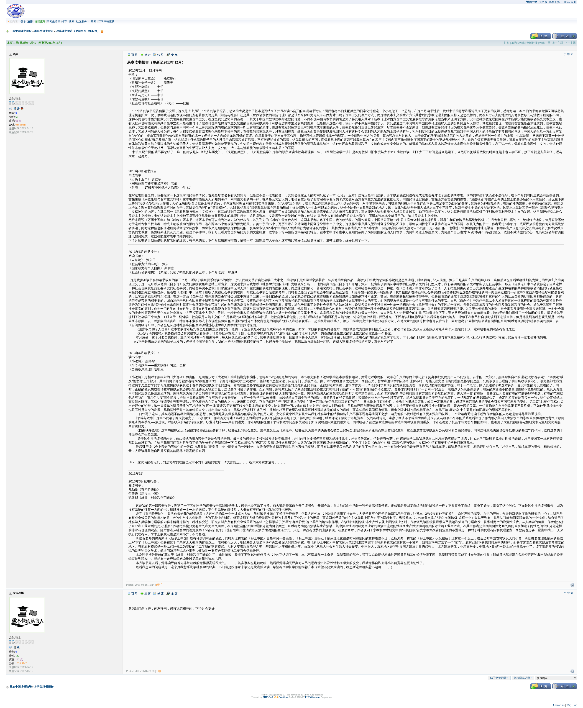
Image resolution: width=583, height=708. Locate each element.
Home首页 (570, 2)
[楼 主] (160, 584)
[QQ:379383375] (22, 109)
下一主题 (570, 42)
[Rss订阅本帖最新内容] (102, 31)
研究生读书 (53, 21)
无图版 (543, 2)
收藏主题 (544, 42)
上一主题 (557, 42)
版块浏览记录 (522, 678)
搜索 (71, 21)
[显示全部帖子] (172, 54)
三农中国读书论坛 (21, 31)
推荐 (64, 21)
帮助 (93, 21)
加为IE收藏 (518, 42)
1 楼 (158, 671)
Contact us (559, 705)
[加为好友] (18, 108)
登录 (23, 21)
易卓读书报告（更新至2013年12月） (78, 31)
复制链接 (532, 42)
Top (575, 705)
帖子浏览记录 (498, 678)
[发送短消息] (15, 108)
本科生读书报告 (44, 31)
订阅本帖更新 (106, 21)
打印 (506, 42)
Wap (568, 705)
